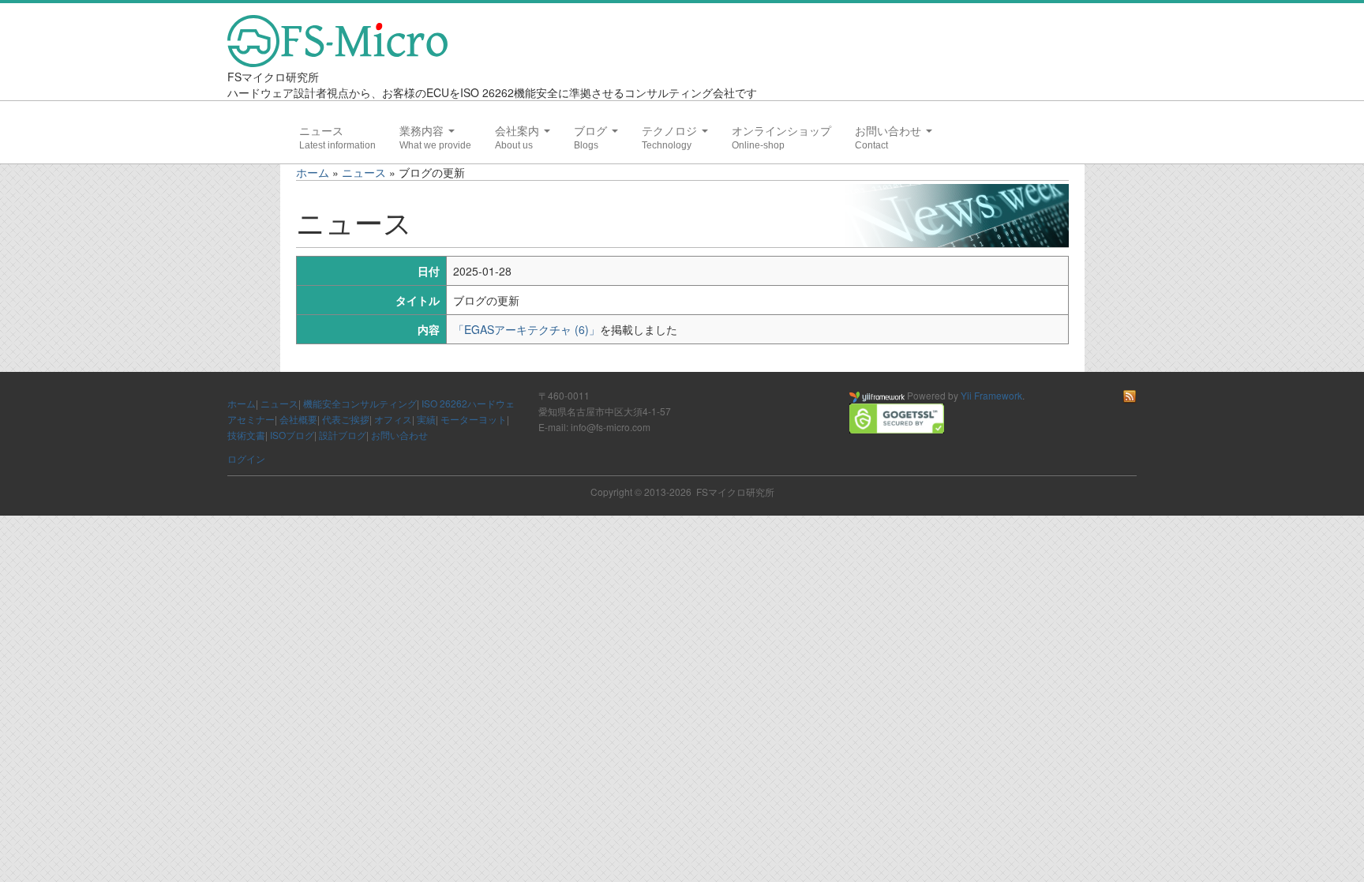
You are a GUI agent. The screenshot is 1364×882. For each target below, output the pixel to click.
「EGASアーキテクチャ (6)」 (526, 329)
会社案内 (518, 131)
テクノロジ (671, 131)
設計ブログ (342, 434)
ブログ (592, 131)
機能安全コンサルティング (360, 403)
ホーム (312, 172)
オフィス (393, 419)
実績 (426, 419)
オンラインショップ (781, 131)
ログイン (246, 458)
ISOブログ (292, 434)
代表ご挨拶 (345, 419)
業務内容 (423, 131)
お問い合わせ (889, 131)
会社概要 (298, 419)
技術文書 (246, 434)
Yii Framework (991, 395)
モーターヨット (473, 419)
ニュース (321, 131)
